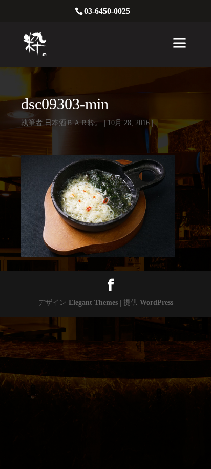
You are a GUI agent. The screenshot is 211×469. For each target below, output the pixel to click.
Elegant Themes (93, 303)
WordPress (156, 303)
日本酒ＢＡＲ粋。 (73, 123)
